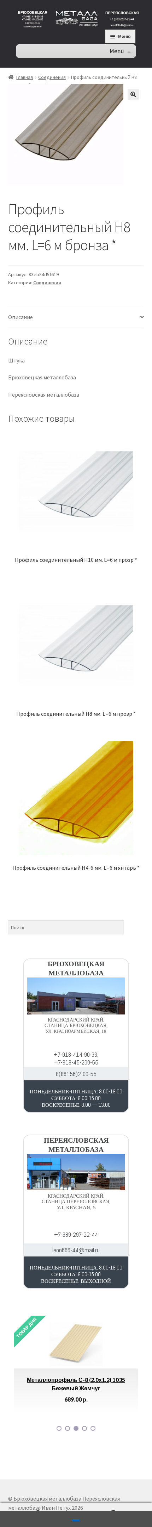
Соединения (52, 77)
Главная (24, 77)
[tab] (76, 317)
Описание (20, 317)
